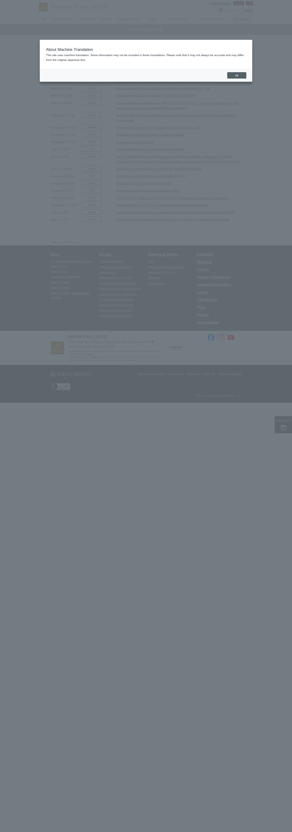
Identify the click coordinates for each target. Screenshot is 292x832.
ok (236, 75)
